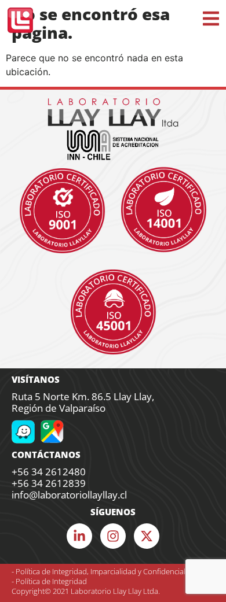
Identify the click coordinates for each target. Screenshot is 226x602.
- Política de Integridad (49, 581)
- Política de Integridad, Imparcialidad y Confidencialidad (106, 571)
